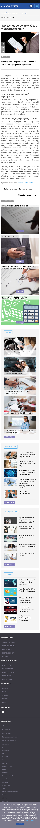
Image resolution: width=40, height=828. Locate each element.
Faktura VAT (5, 756)
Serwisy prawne (6, 785)
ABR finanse (5, 744)
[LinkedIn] (3, 52)
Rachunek (5, 772)
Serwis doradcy (6, 779)
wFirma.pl (5, 726)
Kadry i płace (25, 13)
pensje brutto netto (26, 183)
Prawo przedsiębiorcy (15, 13)
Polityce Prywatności (30, 820)
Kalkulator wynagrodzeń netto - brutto (18, 189)
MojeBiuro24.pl (6, 733)
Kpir (3, 760)
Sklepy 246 (5, 801)
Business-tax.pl (6, 729)
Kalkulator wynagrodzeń (26, 195)
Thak (3, 788)
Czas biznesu (5, 750)
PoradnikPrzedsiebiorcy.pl (9, 737)
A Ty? (3, 747)
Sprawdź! (20, 231)
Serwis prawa (5, 782)
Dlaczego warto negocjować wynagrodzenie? (18, 62)
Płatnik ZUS (5, 763)
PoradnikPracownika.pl (9, 741)
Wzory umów (5, 795)
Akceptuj (20, 823)
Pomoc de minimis (7, 766)
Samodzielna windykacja (8, 775)
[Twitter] (3, 48)
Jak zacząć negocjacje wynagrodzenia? (16, 65)
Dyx (3, 753)
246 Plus (4, 798)
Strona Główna (5, 13)
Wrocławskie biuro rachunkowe (10, 791)
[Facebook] (3, 44)
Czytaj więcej (9, 437)
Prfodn (4, 769)
